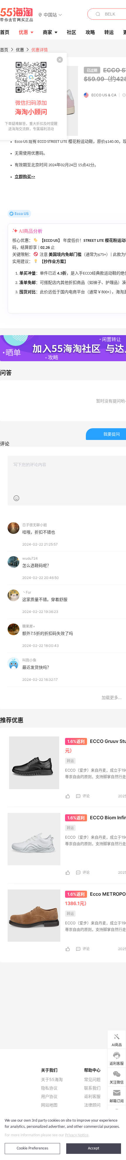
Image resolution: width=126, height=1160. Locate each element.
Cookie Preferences (32, 1148)
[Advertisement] (63, 966)
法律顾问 (92, 1105)
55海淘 (16, 15)
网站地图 (49, 1105)
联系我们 (92, 1088)
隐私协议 (49, 1088)
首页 (4, 49)
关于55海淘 (52, 1079)
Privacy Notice (76, 1135)
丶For (26, 592)
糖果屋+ (28, 626)
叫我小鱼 (29, 660)
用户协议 (49, 1096)
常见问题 (92, 1079)
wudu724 (30, 558)
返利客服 (92, 1096)
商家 (47, 32)
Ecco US (22, 213)
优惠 (23, 32)
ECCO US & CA (103, 95)
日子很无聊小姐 (34, 525)
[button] (50, 14)
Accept (93, 1148)
